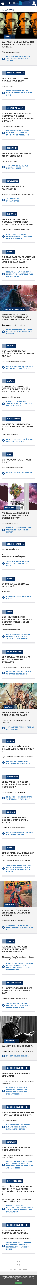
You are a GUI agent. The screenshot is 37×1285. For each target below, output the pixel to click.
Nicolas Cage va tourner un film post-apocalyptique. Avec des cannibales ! (19, 274)
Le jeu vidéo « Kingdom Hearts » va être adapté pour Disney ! (20, 798)
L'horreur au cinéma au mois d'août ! (18, 597)
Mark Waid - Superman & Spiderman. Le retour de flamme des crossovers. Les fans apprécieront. (18, 1091)
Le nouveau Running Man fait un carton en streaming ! (18, 673)
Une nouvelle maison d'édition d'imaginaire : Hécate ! (19, 833)
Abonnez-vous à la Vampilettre (13, 200)
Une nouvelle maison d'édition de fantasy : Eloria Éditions (19, 367)
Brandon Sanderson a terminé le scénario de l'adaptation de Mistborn (19, 332)
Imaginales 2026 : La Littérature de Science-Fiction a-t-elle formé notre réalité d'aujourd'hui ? (19, 1209)
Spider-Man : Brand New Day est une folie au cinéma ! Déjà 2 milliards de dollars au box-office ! (19, 868)
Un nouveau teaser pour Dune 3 (19, 473)
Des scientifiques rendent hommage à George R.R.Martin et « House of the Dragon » (19, 133)
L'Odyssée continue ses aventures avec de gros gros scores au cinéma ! (19, 404)
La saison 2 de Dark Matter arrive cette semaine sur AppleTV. (18, 59)
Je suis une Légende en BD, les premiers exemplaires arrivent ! (19, 927)
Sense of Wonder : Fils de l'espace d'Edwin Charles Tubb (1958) (19, 93)
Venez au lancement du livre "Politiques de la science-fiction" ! (18, 530)
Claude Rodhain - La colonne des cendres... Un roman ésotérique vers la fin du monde (18, 1246)
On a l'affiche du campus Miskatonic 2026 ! (17, 167)
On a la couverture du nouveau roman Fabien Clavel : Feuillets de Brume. (19, 236)
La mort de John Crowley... (18, 1056)
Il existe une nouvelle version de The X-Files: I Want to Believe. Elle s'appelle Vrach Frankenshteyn (19, 967)
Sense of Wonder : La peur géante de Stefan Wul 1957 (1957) (17, 563)
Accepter (18, 1283)
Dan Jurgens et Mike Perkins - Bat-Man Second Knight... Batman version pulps (18, 1127)
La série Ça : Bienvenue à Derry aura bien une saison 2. (19, 440)
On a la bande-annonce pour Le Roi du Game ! (20, 728)
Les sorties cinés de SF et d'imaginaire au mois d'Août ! (18, 762)
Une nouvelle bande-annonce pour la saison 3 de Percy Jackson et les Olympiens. (19, 636)
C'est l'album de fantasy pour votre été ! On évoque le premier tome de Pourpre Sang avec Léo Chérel (19, 1165)
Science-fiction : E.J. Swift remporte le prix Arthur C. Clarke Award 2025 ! (18, 1005)
